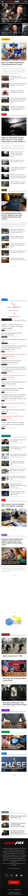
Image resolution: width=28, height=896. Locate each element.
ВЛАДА (4, 190)
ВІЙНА (4, 114)
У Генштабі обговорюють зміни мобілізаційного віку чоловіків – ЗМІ (17, 463)
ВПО (3, 500)
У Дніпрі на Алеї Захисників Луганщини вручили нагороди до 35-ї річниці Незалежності (18, 108)
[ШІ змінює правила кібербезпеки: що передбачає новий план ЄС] (14, 742)
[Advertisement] (14, 281)
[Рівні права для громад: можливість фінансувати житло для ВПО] (5, 85)
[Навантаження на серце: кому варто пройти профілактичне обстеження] (5, 456)
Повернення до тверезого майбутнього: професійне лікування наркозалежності (18, 485)
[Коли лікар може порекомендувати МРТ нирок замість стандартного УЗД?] (5, 478)
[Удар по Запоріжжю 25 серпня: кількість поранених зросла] (5, 162)
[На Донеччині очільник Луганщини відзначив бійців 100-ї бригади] (5, 78)
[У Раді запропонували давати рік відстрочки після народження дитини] (5, 245)
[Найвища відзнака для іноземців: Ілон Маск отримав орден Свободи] (14, 13)
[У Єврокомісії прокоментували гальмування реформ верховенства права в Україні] (5, 825)
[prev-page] (2, 431)
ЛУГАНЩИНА (5, 39)
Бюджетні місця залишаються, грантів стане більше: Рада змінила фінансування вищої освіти (12, 542)
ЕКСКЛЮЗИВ (5, 634)
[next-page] (5, 431)
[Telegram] (16, 875)
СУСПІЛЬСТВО (4, 343)
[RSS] (11, 875)
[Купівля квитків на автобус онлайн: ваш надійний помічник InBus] (5, 471)
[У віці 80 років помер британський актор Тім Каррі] (5, 441)
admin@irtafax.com (15, 868)
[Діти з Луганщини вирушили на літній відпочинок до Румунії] (14, 51)
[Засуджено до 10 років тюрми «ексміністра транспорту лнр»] (5, 92)
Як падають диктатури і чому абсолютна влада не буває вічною (15, 703)
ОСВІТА (4, 535)
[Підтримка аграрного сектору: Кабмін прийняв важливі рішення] (5, 260)
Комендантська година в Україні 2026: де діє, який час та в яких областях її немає (17, 493)
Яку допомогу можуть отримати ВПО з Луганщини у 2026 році (12, 505)
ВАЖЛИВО (4, 379)
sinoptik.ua (17, 316)
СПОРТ (3, 385)
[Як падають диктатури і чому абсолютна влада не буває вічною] (14, 692)
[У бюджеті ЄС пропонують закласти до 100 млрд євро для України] (11, 29)
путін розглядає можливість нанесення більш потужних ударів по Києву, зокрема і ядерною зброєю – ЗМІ (13, 347)
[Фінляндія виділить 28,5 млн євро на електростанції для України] (14, 720)
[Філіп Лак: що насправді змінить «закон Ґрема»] (14, 668)
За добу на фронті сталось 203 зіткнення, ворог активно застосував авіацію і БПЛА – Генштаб (13, 424)
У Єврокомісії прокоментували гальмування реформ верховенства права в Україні (17, 825)
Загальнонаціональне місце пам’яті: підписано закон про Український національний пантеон (11, 216)
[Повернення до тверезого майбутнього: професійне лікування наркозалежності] (5, 485)
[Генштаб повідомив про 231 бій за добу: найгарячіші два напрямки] (5, 183)
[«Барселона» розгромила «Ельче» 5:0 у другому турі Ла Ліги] (14, 764)
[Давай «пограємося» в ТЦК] (14, 646)
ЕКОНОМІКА (5, 710)
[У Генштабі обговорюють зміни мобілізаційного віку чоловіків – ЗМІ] (5, 463)
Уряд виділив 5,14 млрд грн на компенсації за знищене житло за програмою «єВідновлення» (17, 231)
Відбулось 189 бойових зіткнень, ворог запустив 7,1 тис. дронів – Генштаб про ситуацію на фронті (13, 139)
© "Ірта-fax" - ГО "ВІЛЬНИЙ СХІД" (14, 889)
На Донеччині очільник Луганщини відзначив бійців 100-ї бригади (18, 78)
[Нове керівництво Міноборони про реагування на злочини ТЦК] (5, 253)
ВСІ (18, 319)
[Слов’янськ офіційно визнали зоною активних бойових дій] (5, 238)
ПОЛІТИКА (4, 413)
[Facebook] (7, 875)
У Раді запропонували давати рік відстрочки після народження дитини (17, 245)
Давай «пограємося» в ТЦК (12, 656)
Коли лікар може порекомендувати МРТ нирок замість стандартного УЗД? (18, 478)
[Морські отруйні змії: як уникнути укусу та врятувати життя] (5, 449)
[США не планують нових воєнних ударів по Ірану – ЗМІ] (5, 818)
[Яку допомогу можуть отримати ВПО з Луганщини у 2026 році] (14, 517)
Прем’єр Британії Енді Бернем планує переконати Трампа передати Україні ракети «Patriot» (18, 832)
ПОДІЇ (3, 351)
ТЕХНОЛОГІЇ (4, 372)
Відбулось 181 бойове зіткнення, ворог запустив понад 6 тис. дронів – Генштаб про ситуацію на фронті (18, 176)
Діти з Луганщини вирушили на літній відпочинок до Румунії (12, 63)
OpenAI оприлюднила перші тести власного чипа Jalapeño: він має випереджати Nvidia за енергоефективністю (13, 369)
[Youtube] (21, 875)
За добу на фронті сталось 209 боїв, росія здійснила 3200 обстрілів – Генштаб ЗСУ (18, 169)
